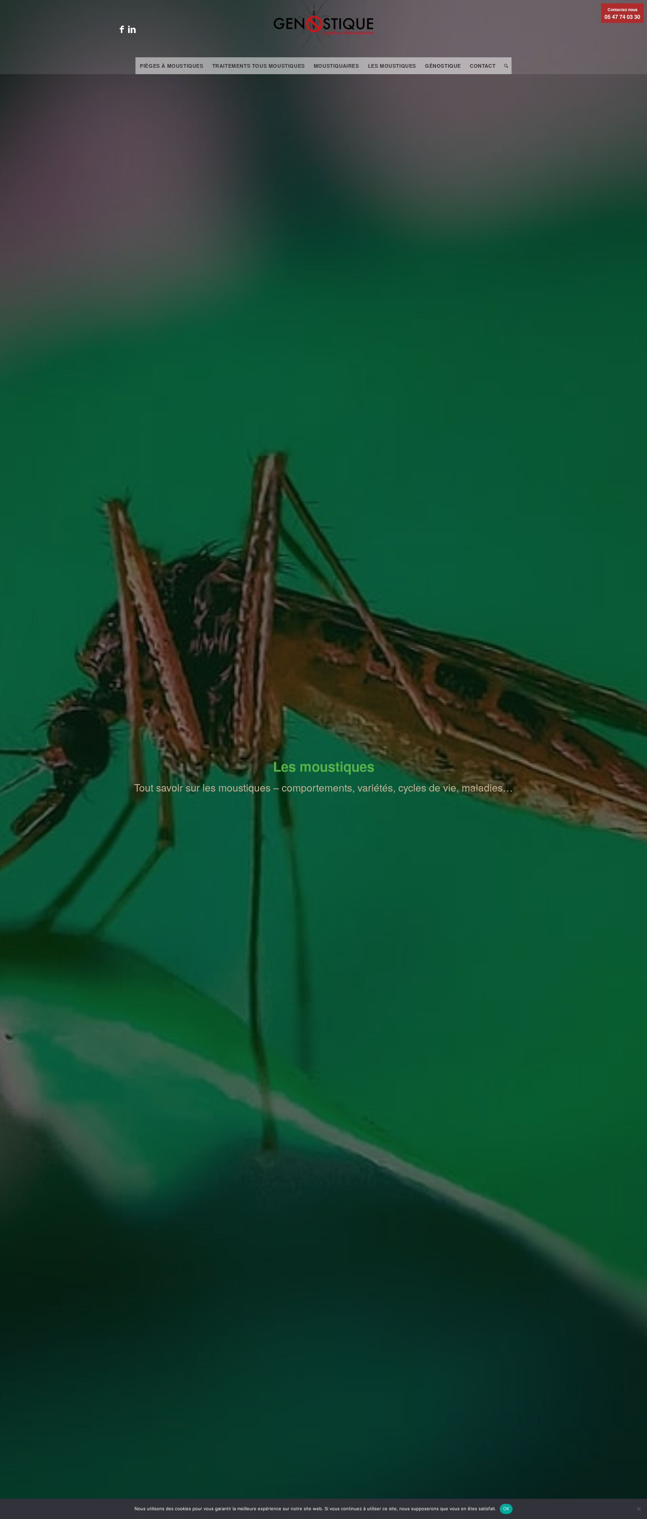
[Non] (638, 1509)
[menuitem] (171, 65)
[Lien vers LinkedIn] (132, 29)
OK (506, 1508)
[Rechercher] (504, 65)
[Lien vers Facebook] (122, 29)
